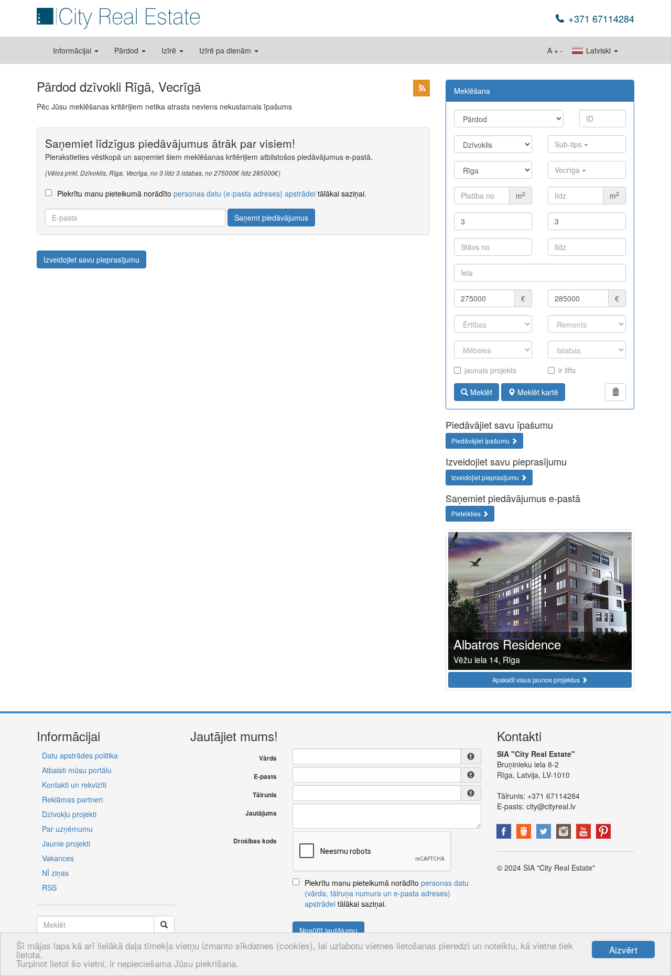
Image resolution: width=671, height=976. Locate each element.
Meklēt (480, 392)
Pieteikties (466, 513)
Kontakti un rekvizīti (74, 784)
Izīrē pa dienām (226, 50)
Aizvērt (623, 949)
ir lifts (567, 370)
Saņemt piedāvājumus (271, 217)
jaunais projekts (490, 370)
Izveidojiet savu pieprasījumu (91, 259)
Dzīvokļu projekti (69, 814)
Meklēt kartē (536, 392)
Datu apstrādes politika (80, 755)
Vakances (58, 858)
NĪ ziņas (55, 872)
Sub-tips (569, 144)
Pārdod (127, 50)
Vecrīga (568, 170)
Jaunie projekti (66, 843)
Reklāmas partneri (72, 799)
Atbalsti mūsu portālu (77, 770)
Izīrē (169, 50)
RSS (49, 887)
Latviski (598, 50)
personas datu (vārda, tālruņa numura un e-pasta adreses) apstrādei (387, 893)
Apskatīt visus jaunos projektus (536, 679)
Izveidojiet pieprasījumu (486, 477)
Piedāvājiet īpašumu (481, 440)
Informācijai (73, 50)
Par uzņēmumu (67, 828)
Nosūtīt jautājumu (328, 930)
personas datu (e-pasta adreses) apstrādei (245, 193)
